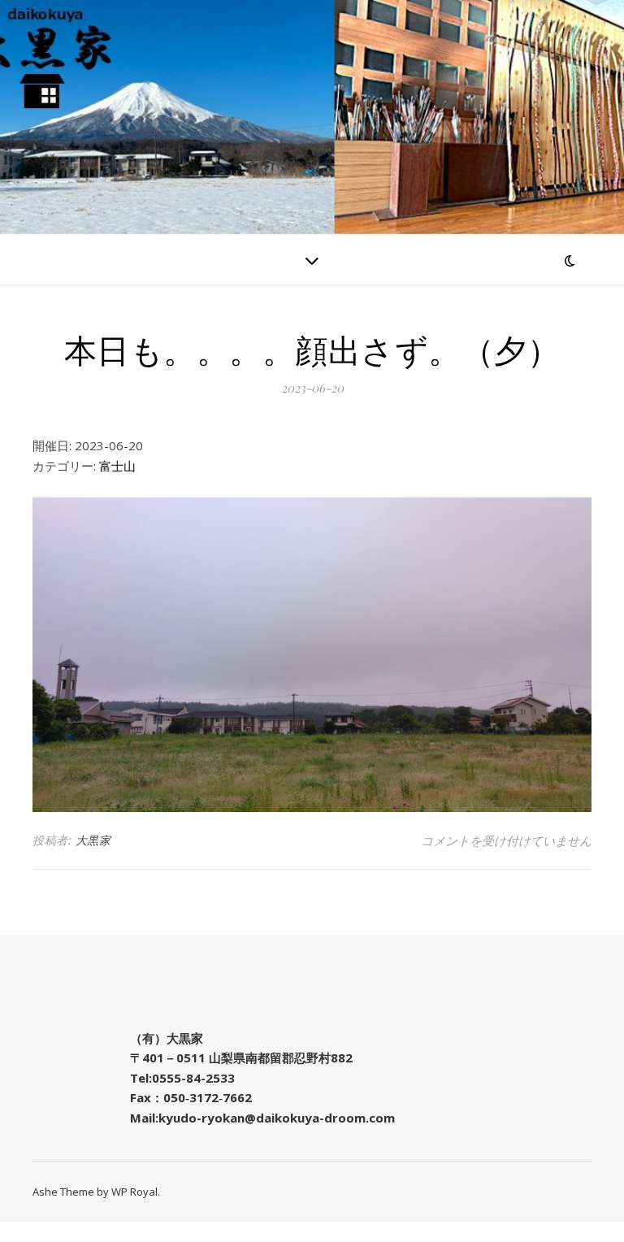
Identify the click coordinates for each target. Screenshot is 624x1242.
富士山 (117, 466)
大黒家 (93, 840)
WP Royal (134, 1191)
